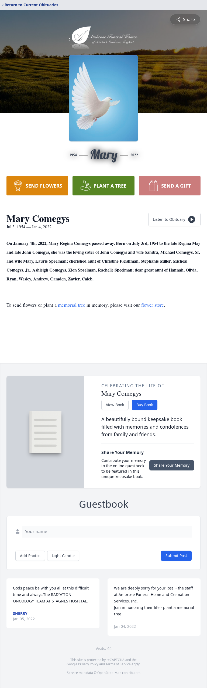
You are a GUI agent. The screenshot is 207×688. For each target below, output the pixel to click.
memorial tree (71, 304)
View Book (115, 404)
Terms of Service (118, 664)
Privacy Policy (88, 664)
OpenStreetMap (109, 672)
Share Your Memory (171, 465)
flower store (152, 304)
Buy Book (144, 404)
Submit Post (176, 555)
